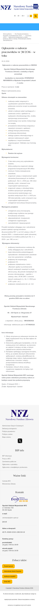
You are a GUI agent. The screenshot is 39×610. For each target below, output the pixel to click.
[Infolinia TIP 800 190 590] (19, 499)
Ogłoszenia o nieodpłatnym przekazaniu (14, 467)
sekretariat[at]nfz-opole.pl (10, 518)
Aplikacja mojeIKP (9, 576)
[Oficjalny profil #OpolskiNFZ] (20, 441)
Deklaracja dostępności (9, 428)
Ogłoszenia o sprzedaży (9, 464)
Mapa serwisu (6, 437)
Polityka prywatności (8, 431)
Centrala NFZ (6, 481)
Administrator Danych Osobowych (13, 426)
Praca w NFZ (6, 459)
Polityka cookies (7, 434)
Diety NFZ (7, 581)
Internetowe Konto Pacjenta (12, 571)
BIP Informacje (7, 456)
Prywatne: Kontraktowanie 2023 (12, 35)
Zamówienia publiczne (9, 461)
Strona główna (7, 34)
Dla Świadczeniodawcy (21, 34)
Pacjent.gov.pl (8, 566)
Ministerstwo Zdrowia (8, 484)
